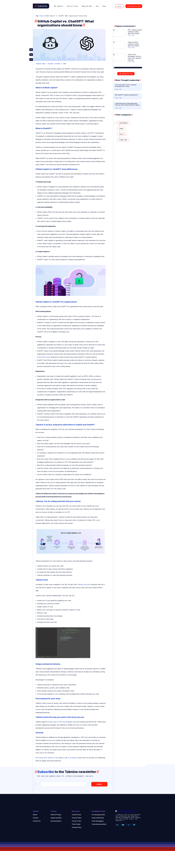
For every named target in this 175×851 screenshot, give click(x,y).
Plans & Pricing (56, 815)
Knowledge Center (98, 811)
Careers (35, 818)
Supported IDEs (56, 818)
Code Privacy (76, 815)
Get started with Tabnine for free (47, 758)
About (35, 815)
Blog (41, 16)
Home (37, 16)
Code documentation (99, 824)
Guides (121, 128)
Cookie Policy (76, 827)
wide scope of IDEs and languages (60, 722)
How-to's (122, 134)
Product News (123, 139)
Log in (119, 6)
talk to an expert (70, 758)
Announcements (123, 123)
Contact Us (36, 821)
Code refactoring (98, 818)
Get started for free (133, 6)
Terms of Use (76, 821)
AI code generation (98, 815)
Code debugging (97, 821)
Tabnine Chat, (82, 584)
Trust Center (76, 824)
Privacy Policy (76, 818)
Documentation (56, 821)
